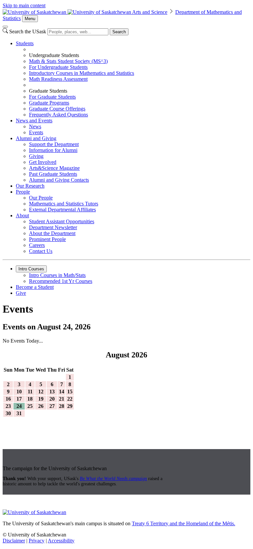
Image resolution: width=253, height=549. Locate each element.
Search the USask (27, 31)
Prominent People (47, 239)
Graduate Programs (49, 103)
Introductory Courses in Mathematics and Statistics (81, 73)
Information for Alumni (53, 150)
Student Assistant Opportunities (61, 221)
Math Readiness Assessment (58, 79)
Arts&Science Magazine (54, 168)
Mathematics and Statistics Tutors (63, 203)
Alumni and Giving (36, 138)
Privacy (36, 540)
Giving (36, 156)
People (23, 192)
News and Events (34, 120)
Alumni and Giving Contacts (59, 180)
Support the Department (54, 144)
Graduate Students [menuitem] (48, 91)
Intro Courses (31, 268)
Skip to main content (24, 5)
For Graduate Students (52, 97)
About (22, 215)
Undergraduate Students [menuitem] (54, 55)
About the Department (52, 233)
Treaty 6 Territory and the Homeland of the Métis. (183, 523)
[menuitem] (133, 79)
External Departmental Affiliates (62, 209)
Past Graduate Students (53, 174)
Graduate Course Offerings (57, 108)
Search (119, 31)
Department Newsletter (53, 227)
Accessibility (61, 540)
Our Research (30, 186)
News (35, 126)
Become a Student (35, 287)
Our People (41, 197)
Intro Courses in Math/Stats (57, 275)
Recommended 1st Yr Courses (60, 281)
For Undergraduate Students (58, 67)
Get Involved (42, 162)
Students (25, 43)
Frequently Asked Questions (58, 114)
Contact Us (40, 251)
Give (21, 293)
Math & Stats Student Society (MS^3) (68, 61)
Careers (37, 245)
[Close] (5, 27)
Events (36, 132)
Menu (30, 18)
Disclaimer (14, 540)
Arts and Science (149, 12)
